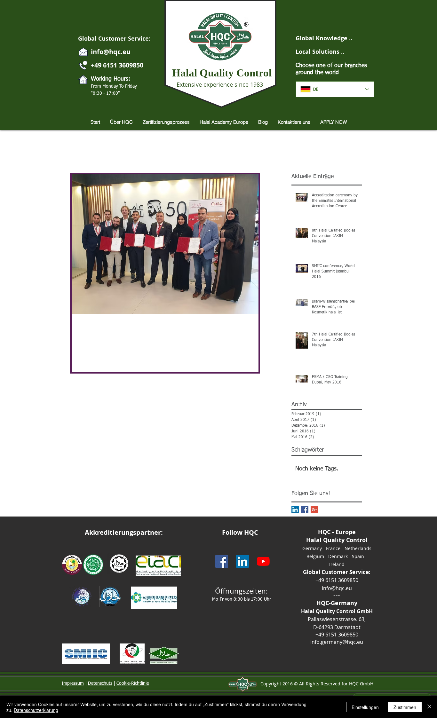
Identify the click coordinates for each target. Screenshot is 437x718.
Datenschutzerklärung (36, 710)
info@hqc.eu (111, 51)
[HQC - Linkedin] (242, 561)
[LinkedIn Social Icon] (295, 509)
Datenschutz (100, 683)
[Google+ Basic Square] (314, 509)
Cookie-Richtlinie (132, 683)
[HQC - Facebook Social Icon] (221, 561)
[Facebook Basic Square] (304, 509)
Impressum (73, 683)
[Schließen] (429, 707)
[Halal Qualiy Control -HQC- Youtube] (263, 561)
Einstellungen (365, 707)
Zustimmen (404, 707)
